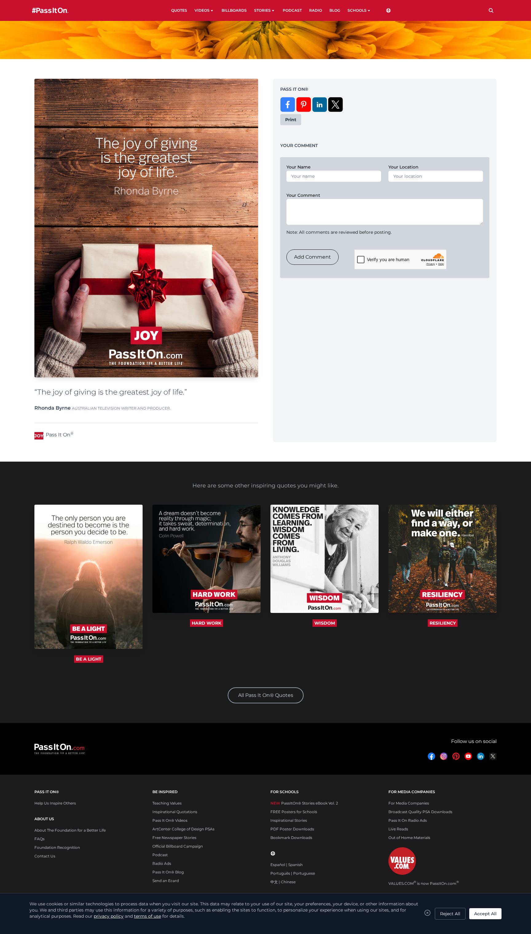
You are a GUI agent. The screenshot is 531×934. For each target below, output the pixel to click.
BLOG (334, 10)
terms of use (147, 916)
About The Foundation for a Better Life (70, 830)
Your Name (298, 167)
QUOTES (179, 10)
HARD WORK (206, 623)
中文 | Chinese (283, 882)
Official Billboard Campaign (177, 846)
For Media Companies (408, 803)
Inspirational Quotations (174, 811)
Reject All (450, 913)
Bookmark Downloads (291, 837)
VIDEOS (202, 10)
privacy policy (109, 916)
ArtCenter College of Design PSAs (183, 829)
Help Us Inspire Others (55, 803)
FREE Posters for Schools (293, 811)
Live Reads (398, 829)
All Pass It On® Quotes (265, 695)
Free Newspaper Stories (174, 837)
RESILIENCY (443, 623)
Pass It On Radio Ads (407, 820)
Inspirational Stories (288, 820)
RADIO (315, 10)
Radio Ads (161, 863)
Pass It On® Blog (168, 872)
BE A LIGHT (88, 659)
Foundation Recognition (57, 847)
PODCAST (292, 10)
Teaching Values (167, 803)
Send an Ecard (165, 880)
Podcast (160, 855)
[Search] (491, 10)
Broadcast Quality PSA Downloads (420, 811)
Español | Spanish (286, 864)
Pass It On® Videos (169, 820)
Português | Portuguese (292, 873)
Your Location (403, 167)
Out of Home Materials (409, 837)
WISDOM (324, 623)
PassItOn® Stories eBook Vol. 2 (304, 803)
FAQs (39, 839)
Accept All (485, 913)
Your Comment (303, 195)
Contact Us (44, 856)
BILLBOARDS (234, 10)
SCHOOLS (357, 10)
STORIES (262, 10)
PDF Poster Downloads (292, 829)
